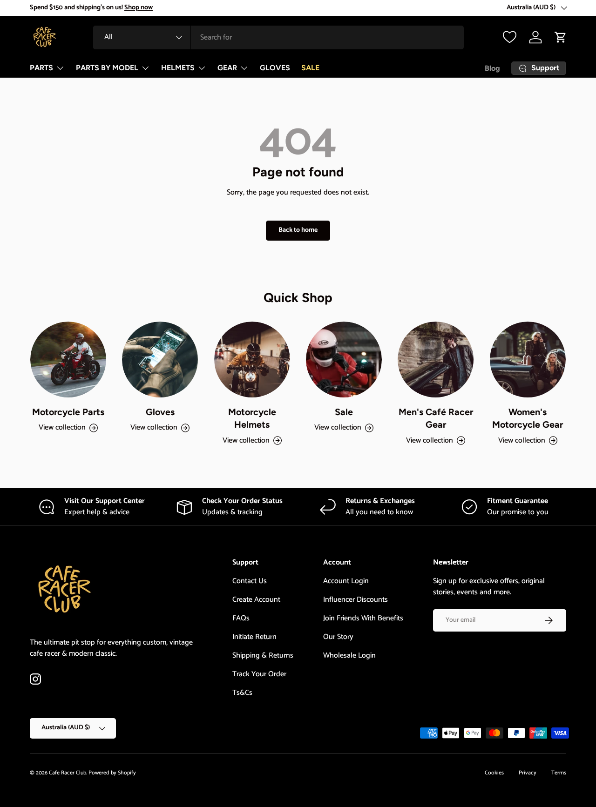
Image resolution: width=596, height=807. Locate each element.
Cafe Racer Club (67, 772)
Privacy (527, 772)
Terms (558, 772)
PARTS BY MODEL (107, 67)
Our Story (338, 637)
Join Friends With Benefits (363, 618)
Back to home (298, 230)
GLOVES (275, 67)
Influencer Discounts (355, 599)
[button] (560, 37)
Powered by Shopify (112, 772)
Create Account (256, 599)
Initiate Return (254, 637)
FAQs (241, 618)
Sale (344, 411)
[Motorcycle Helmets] (252, 359)
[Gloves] (160, 359)
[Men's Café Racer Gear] (436, 359)
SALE (310, 67)
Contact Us (249, 581)
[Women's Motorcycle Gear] (528, 359)
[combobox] (278, 37)
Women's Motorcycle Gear (527, 418)
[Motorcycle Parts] (68, 359)
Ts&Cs (242, 692)
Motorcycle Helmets (252, 418)
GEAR (227, 67)
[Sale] (344, 359)
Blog (492, 68)
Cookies (494, 772)
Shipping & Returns (262, 655)
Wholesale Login (349, 655)
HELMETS (178, 67)
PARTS (41, 67)
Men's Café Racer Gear (436, 418)
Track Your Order (259, 674)
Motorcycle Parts (68, 411)
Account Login (346, 581)
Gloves (160, 411)
